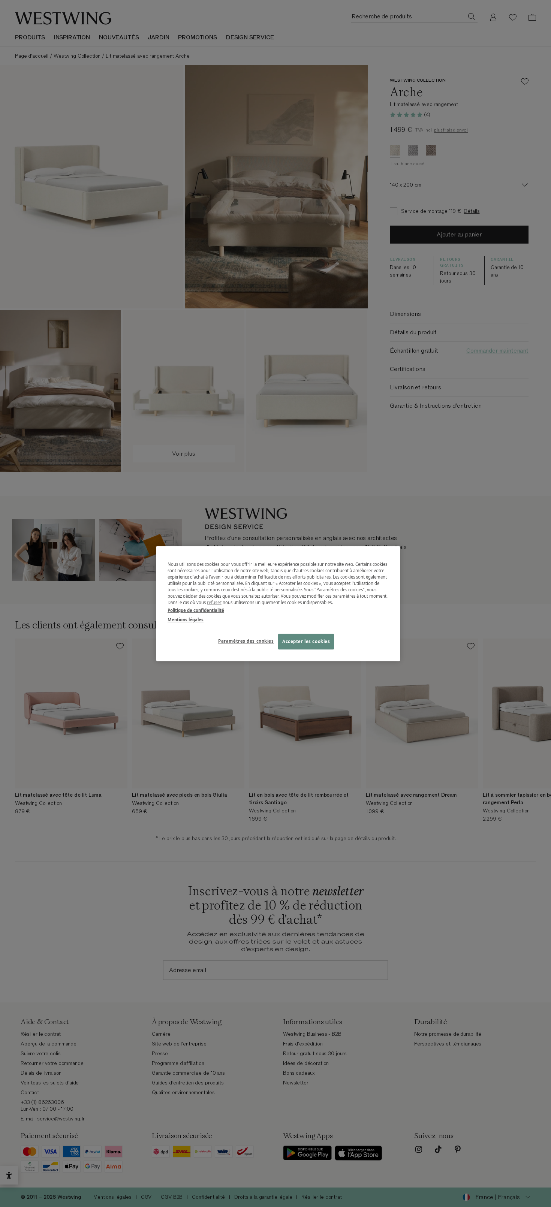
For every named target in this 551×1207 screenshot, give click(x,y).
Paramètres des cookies (246, 641)
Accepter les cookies (306, 641)
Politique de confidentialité (196, 610)
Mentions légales (186, 619)
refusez (214, 602)
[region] (278, 603)
